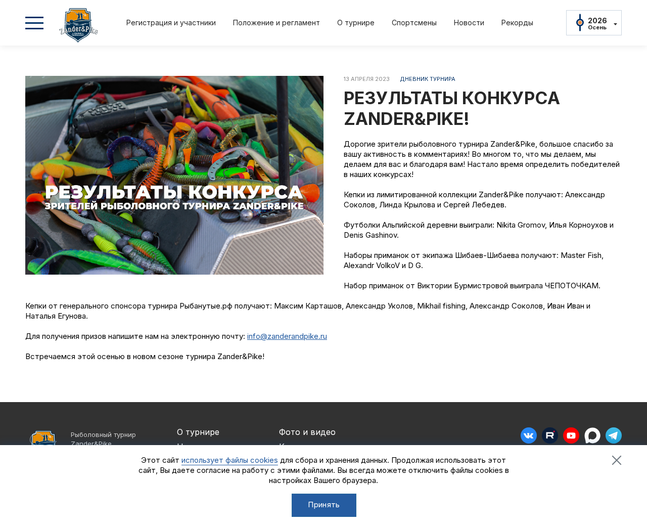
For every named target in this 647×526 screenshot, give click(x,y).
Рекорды (517, 22)
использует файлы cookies (229, 460)
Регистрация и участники (171, 22)
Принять (324, 504)
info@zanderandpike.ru (287, 336)
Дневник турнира (427, 78)
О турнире (356, 22)
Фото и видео (307, 432)
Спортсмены (414, 22)
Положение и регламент (276, 22)
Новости (469, 22)
